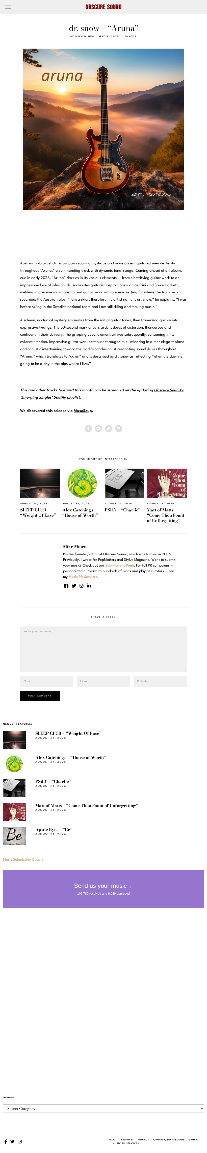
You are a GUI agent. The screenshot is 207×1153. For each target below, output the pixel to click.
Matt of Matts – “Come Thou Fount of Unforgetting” (165, 515)
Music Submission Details (23, 859)
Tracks (130, 37)
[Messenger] (98, 428)
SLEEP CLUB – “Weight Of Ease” (38, 512)
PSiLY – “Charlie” (123, 510)
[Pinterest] (118, 428)
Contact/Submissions (169, 1140)
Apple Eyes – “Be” (53, 829)
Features (127, 1140)
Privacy (143, 1140)
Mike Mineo (84, 37)
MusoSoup (83, 411)
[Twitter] (108, 428)
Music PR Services (126, 1143)
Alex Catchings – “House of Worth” (80, 512)
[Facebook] (88, 428)
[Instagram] (81, 586)
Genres (194, 1140)
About (113, 1140)
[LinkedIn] (89, 586)
